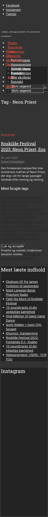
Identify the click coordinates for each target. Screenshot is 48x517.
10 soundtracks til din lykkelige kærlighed (21, 348)
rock (8, 234)
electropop (6, 213)
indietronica (36, 222)
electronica (32, 209)
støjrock (35, 238)
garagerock (6, 217)
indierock (23, 221)
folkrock (42, 213)
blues (43, 201)
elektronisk (19, 213)
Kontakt (17, 82)
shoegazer (32, 234)
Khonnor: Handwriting (22, 333)
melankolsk (17, 226)
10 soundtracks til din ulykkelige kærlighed (21, 309)
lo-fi (10, 226)
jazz (43, 222)
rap (2, 234)
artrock (29, 201)
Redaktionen (20, 69)
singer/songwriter (13, 238)
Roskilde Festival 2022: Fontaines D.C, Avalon (22, 339)
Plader (11, 51)
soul (28, 239)
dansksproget (12, 205)
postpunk (6, 229)
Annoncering (21, 64)
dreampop (22, 205)
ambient (10, 201)
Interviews (16, 51)
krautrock (4, 226)
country (4, 205)
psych (26, 230)
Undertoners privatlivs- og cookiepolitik (20, 256)
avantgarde (36, 202)
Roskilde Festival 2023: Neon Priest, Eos (23, 146)
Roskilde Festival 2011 (20, 235)
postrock (18, 230)
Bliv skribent (21, 77)
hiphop (17, 217)
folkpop (35, 214)
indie (25, 217)
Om (8, 64)
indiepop (8, 221)
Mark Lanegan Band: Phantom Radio (21, 292)
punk (43, 230)
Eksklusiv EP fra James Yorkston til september (22, 284)
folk (29, 213)
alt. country (4, 198)
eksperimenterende (12, 209)
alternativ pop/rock (28, 198)
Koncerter (13, 56)
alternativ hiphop (15, 198)
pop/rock (34, 226)
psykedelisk (34, 230)
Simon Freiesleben (12, 161)
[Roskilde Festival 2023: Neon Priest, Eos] (24, 130)
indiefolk (32, 217)
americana (20, 201)
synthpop (6, 242)
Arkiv (10, 86)
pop (25, 226)
